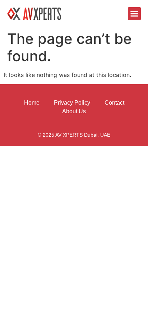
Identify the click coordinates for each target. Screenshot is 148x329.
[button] (134, 13)
